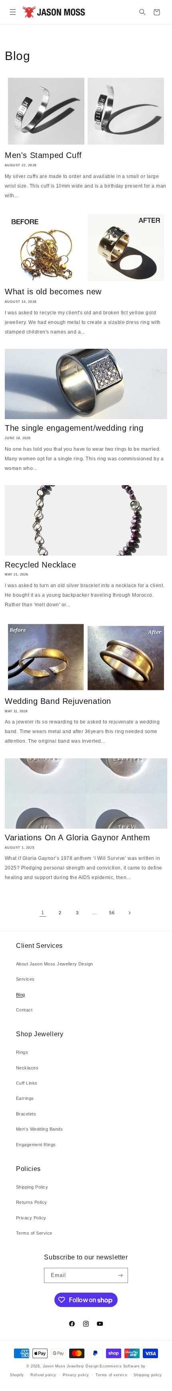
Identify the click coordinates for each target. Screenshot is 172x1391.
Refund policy (43, 1375)
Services (25, 979)
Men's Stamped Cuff (43, 155)
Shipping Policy (32, 1187)
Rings (22, 1052)
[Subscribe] (120, 1275)
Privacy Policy (31, 1217)
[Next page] (129, 913)
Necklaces (27, 1067)
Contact (24, 1009)
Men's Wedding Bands (39, 1129)
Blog (20, 994)
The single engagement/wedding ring (74, 428)
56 (111, 912)
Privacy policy (76, 1375)
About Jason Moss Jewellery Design (54, 963)
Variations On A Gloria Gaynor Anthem (77, 837)
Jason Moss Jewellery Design (71, 1366)
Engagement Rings (36, 1144)
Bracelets (26, 1113)
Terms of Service (34, 1233)
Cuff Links (27, 1083)
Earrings (25, 1098)
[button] (13, 12)
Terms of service (111, 1375)
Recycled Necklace (40, 564)
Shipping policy (148, 1375)
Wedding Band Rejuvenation (58, 701)
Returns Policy (31, 1202)
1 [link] (42, 912)
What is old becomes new (53, 291)
